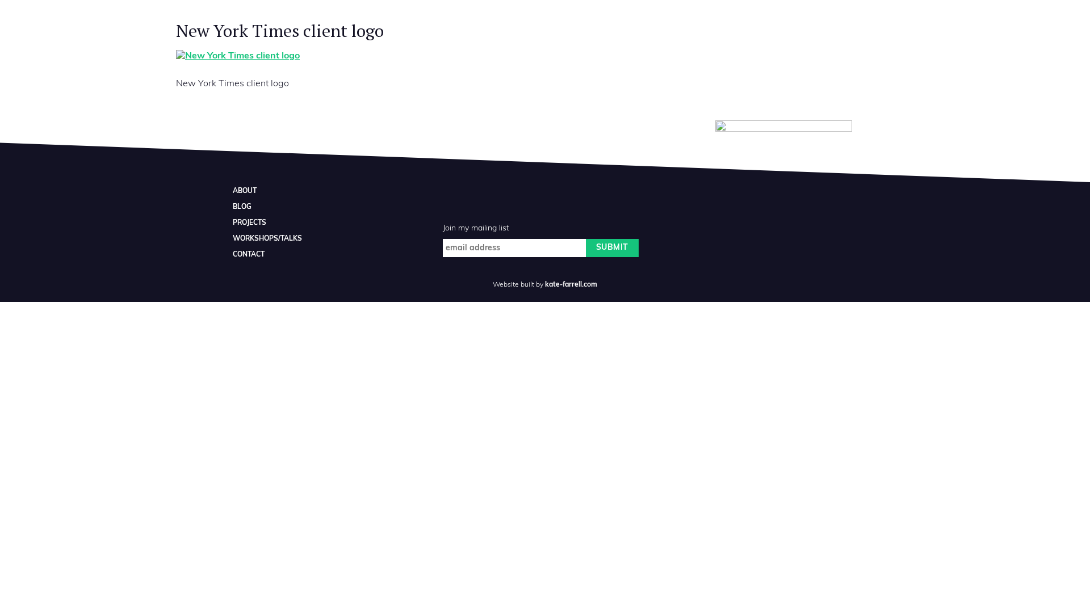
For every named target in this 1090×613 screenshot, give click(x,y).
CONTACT (249, 254)
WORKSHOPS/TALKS (267, 239)
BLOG (242, 207)
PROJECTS (249, 223)
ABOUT (245, 191)
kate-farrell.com (571, 285)
